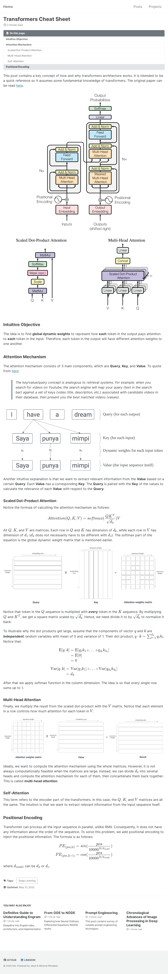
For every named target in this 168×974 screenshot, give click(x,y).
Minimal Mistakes (48, 965)
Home (8, 7)
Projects (155, 7)
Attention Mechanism (19, 44)
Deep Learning (27, 880)
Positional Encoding (17, 66)
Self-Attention (16, 61)
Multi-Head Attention (20, 55)
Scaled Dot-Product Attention (25, 50)
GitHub (11, 959)
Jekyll (33, 965)
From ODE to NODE (59, 913)
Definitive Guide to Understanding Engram (22, 915)
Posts (138, 7)
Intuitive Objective (17, 39)
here (19, 85)
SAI (14, 965)
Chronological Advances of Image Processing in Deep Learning (142, 919)
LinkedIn (29, 959)
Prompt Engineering (101, 913)
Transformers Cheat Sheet (36, 19)
